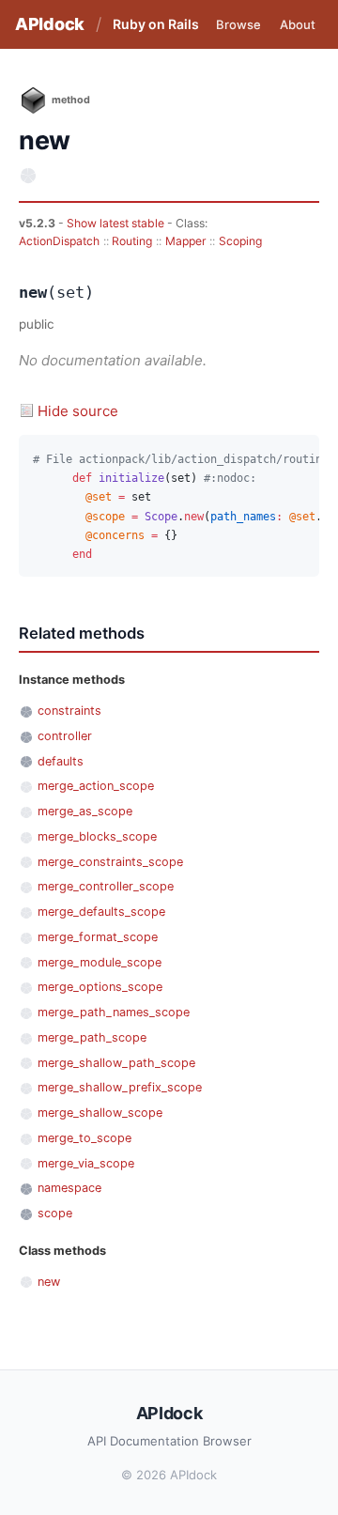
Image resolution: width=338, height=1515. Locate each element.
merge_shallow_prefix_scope (120, 1087)
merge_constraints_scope (110, 862)
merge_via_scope (86, 1163)
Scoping (240, 241)
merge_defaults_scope (101, 911)
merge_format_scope (98, 937)
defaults (61, 761)
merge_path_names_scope (114, 1012)
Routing (132, 241)
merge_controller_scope (106, 886)
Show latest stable (117, 223)
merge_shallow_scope (100, 1112)
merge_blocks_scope (97, 836)
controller (65, 736)
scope (55, 1213)
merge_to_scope (84, 1138)
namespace (69, 1188)
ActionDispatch (59, 241)
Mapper (186, 241)
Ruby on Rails (156, 24)
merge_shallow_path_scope (116, 1063)
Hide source (78, 411)
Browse (238, 24)
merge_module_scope (99, 962)
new (49, 1282)
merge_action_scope (96, 786)
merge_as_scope (85, 811)
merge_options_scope (100, 987)
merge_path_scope (92, 1037)
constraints (69, 710)
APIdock (49, 24)
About (297, 24)
